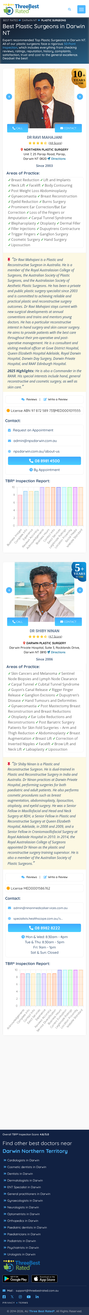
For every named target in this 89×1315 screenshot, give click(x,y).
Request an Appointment (33, 430)
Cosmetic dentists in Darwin (26, 1167)
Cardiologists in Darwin (23, 1160)
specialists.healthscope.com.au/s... (38, 919)
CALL (19, 128)
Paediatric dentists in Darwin (27, 1227)
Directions (58, 159)
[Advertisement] (44, 1084)
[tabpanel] (44, 98)
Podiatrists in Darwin (21, 1241)
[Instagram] (20, 1296)
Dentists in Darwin (20, 1174)
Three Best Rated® (42, 1311)
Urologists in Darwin (21, 1254)
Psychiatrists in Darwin (23, 1248)
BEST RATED (10, 20)
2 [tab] (45, 118)
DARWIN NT (29, 20)
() (55, 143)
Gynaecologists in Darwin (25, 1201)
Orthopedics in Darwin (22, 1221)
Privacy (9, 1303)
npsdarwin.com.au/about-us (36, 451)
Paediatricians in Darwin (24, 1234)
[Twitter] (12, 1296)
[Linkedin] (37, 1296)
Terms (23, 1303)
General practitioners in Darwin (28, 1194)
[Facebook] (4, 1296)
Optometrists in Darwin (23, 1214)
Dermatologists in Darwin (25, 1180)
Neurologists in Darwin (23, 1207)
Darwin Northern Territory (35, 1151)
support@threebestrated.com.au (37, 1290)
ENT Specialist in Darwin (24, 1187)
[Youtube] (29, 1296)
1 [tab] (42, 118)
